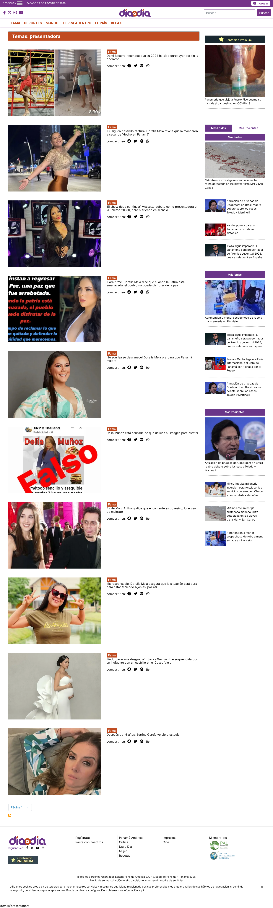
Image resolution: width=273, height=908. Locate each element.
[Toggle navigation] (20, 3)
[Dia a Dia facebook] (5, 13)
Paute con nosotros (89, 842)
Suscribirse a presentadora (9, 815)
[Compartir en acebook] (129, 66)
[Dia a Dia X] (10, 13)
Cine (166, 842)
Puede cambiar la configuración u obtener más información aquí (105, 890)
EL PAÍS (101, 23)
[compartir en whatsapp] (147, 66)
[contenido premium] (23, 859)
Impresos (169, 838)
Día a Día (125, 846)
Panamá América (131, 838)
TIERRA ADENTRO (76, 23)
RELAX (116, 23)
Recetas (124, 855)
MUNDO (52, 23)
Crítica (123, 842)
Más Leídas (218, 128)
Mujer (123, 851)
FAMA (15, 23)
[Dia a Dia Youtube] (21, 13)
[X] (32, 848)
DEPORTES (33, 23)
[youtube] (37, 848)
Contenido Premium (238, 40)
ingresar (262, 3)
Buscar (264, 13)
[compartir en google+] (141, 66)
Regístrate (82, 838)
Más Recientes (248, 128)
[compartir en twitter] (135, 66)
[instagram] (43, 848)
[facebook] (27, 848)
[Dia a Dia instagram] (16, 13)
